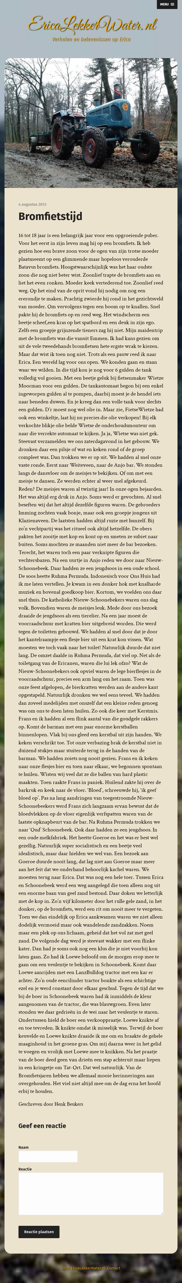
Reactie (25, 1169)
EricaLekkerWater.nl (91, 25)
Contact (113, 1268)
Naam (23, 1147)
